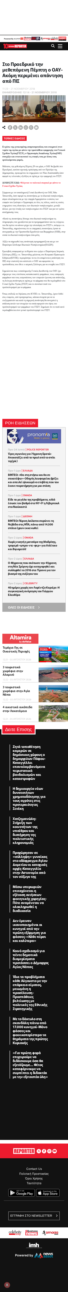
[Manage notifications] (7, 1285)
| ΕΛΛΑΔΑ (27, 470)
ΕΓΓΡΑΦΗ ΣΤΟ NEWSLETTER (31, 1215)
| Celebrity (30, 583)
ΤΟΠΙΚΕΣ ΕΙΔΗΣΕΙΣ (14, 138)
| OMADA (27, 495)
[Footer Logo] (24, 1150)
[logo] (15, 46)
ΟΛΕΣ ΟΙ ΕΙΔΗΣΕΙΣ (21, 607)
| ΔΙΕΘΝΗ (27, 516)
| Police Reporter (37, 449)
